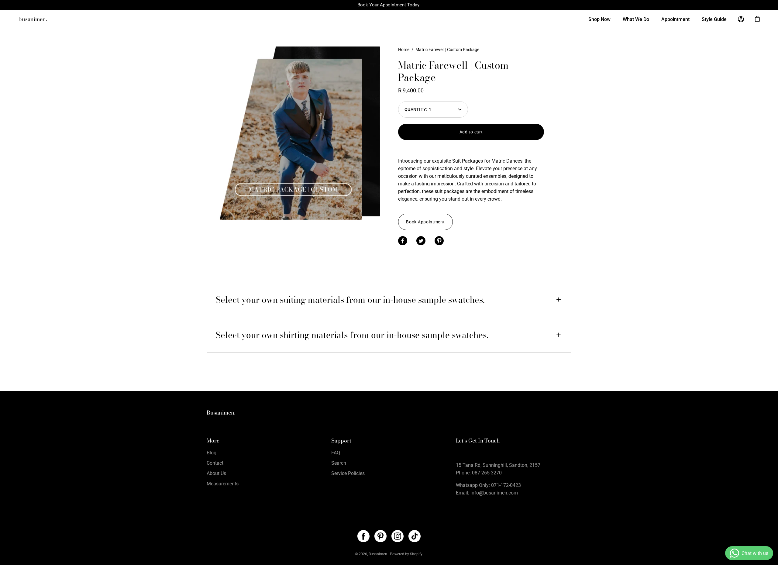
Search (338, 463)
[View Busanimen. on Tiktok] (414, 536)
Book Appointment (425, 221)
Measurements (223, 484)
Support (341, 440)
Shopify (416, 554)
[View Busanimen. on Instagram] (397, 536)
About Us (216, 473)
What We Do (636, 19)
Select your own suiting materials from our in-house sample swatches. (350, 299)
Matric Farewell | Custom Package (453, 71)
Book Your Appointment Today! (389, 5)
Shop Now (599, 19)
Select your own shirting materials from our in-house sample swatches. (352, 334)
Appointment (675, 19)
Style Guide (714, 19)
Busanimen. (32, 19)
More (213, 440)
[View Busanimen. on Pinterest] (380, 536)
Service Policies (348, 473)
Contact (215, 463)
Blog (211, 453)
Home (403, 49)
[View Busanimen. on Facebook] (363, 536)
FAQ (335, 453)
